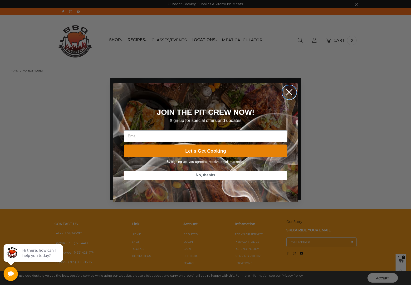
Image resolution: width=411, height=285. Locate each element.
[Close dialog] (289, 92)
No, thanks (205, 175)
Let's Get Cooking (205, 151)
